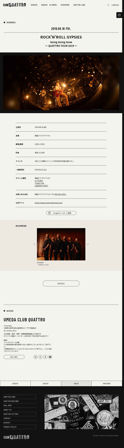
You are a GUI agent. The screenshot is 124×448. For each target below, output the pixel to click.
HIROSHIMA (107, 383)
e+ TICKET (39, 180)
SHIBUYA (15, 383)
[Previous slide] (34, 244)
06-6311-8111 (60, 194)
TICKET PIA (39, 183)
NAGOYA (46, 383)
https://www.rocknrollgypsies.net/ (48, 203)
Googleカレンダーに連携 (62, 213)
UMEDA (76, 383)
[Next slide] (88, 244)
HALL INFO (14, 357)
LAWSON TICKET (41, 186)
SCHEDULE (11, 22)
